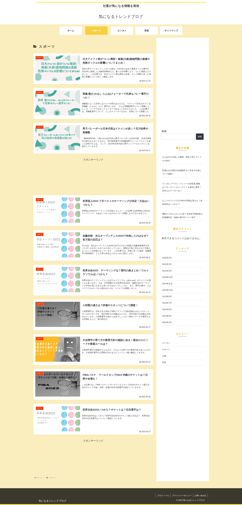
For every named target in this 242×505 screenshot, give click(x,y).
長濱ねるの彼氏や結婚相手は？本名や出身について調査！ (181, 172)
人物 (164, 356)
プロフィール (163, 495)
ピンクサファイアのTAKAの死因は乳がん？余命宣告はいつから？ (182, 202)
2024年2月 (167, 271)
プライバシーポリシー (182, 495)
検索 (164, 131)
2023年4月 (167, 322)
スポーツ (166, 349)
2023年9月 (167, 296)
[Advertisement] (93, 176)
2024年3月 (167, 264)
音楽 (164, 362)
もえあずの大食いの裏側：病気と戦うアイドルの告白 (181, 159)
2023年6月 (167, 309)
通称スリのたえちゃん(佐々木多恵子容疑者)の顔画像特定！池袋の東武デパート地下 (182, 215)
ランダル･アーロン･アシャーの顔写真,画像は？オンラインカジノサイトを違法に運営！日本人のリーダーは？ (181, 187)
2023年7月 (167, 303)
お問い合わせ (200, 495)
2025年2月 (167, 258)
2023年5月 (167, 316)
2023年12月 (167, 277)
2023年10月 (167, 290)
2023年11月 (167, 283)
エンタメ (166, 343)
